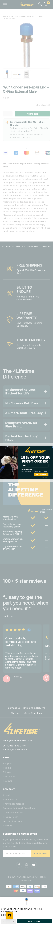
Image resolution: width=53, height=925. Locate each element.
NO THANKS (46, 477)
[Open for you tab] (9, 915)
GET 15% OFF (41, 474)
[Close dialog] (52, 447)
